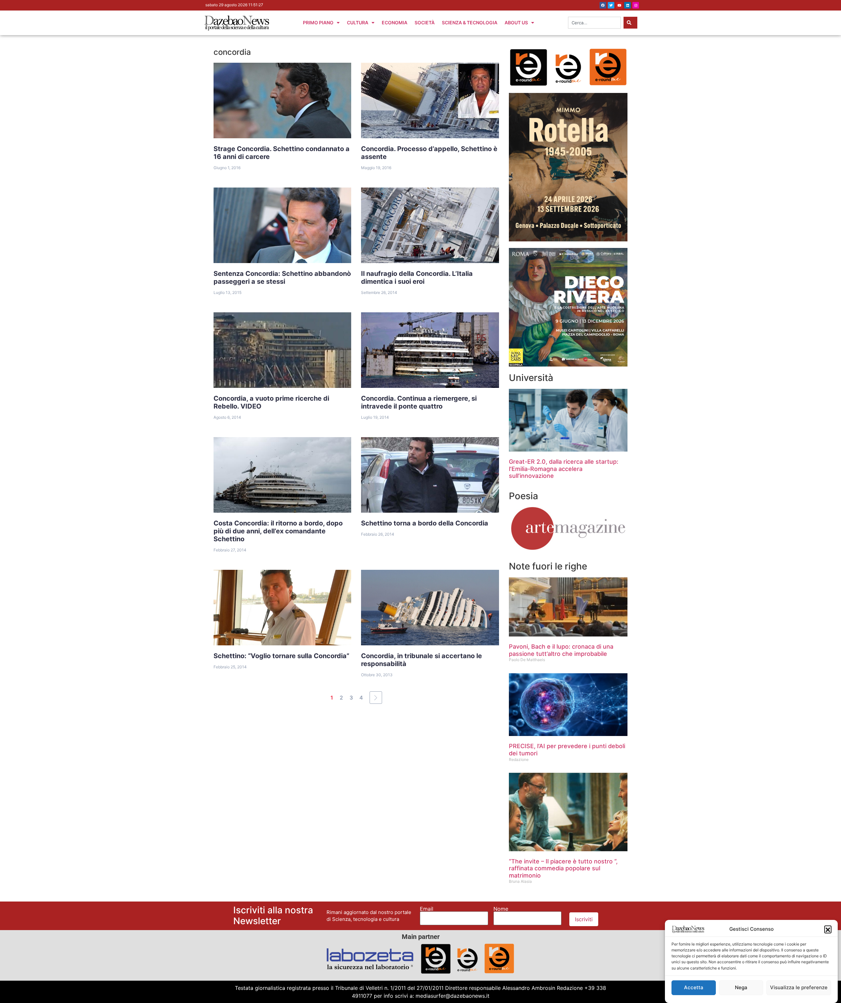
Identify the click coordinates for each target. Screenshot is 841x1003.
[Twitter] (611, 5)
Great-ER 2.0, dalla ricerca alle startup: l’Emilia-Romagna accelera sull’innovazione (563, 468)
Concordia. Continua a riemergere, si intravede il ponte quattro (419, 402)
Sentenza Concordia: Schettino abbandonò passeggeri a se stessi (282, 277)
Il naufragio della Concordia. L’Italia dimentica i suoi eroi (417, 277)
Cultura (357, 22)
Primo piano (318, 22)
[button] (828, 929)
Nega (741, 987)
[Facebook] (603, 5)
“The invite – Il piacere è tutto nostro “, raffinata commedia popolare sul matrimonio (563, 868)
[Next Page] (376, 697)
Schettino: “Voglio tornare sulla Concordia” (281, 656)
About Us (516, 22)
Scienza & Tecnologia (469, 22)
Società (425, 22)
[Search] (630, 23)
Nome (500, 908)
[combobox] (594, 23)
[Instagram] (635, 5)
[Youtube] (619, 5)
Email (426, 908)
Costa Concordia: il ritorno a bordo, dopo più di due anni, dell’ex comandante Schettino (278, 531)
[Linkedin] (627, 5)
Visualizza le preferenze (799, 987)
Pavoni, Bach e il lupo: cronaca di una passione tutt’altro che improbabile (561, 650)
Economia (394, 22)
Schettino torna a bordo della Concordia (424, 523)
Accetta (693, 987)
